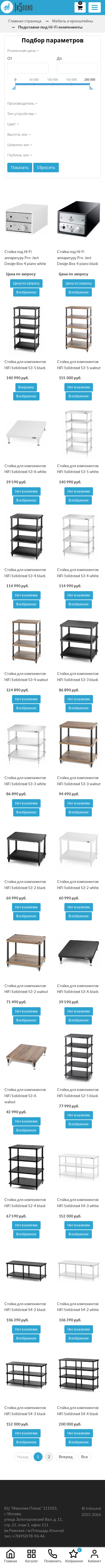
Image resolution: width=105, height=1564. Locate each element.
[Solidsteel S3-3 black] (79, 641)
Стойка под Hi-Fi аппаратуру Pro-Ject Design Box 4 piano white (25, 257)
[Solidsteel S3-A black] (79, 953)
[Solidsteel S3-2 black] (26, 849)
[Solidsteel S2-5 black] (79, 1057)
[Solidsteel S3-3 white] (26, 745)
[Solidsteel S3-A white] (26, 433)
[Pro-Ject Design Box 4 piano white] (26, 219)
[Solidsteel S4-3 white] (79, 1167)
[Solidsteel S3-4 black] (26, 537)
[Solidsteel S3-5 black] (26, 329)
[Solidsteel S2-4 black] (26, 1167)
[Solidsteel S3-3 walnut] (79, 745)
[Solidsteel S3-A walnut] (26, 1057)
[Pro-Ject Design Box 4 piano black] (79, 219)
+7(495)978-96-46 (28, 1536)
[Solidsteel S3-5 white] (79, 433)
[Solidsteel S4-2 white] (79, 1271)
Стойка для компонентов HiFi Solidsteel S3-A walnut (25, 1095)
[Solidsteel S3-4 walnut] (26, 641)
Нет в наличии (78, 387)
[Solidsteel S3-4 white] (79, 537)
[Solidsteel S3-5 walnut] (79, 329)
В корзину (26, 387)
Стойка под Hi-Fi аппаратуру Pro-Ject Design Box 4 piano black (77, 257)
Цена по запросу (26, 283)
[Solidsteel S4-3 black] (26, 1375)
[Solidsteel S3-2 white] (79, 849)
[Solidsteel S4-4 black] (79, 1375)
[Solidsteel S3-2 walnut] (26, 953)
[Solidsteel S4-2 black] (26, 1271)
